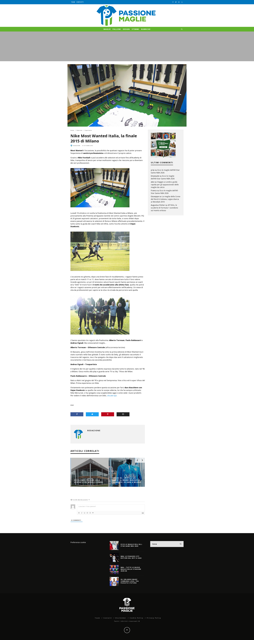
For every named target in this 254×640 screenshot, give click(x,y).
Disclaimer (120, 618)
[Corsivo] (81, 513)
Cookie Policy (136, 618)
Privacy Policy (154, 618)
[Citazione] (92, 513)
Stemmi (135, 29)
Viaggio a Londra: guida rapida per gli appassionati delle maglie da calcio (165, 184)
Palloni (117, 29)
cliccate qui (112, 395)
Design (126, 29)
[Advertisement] (127, 46)
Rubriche (145, 29)
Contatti (80, 2)
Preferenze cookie (78, 542)
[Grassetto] (79, 513)
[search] (181, 544)
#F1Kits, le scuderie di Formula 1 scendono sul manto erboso (164, 208)
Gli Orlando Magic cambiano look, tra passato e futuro (130, 581)
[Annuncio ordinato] (87, 513)
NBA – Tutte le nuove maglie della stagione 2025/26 (131, 569)
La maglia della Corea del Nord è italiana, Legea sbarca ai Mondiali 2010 (165, 199)
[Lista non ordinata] (90, 513)
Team (73, 2)
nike (72, 405)
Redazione (76, 145)
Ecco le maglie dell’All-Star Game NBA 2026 (132, 545)
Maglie (107, 29)
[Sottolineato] (84, 513)
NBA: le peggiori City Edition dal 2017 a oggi (131, 557)
